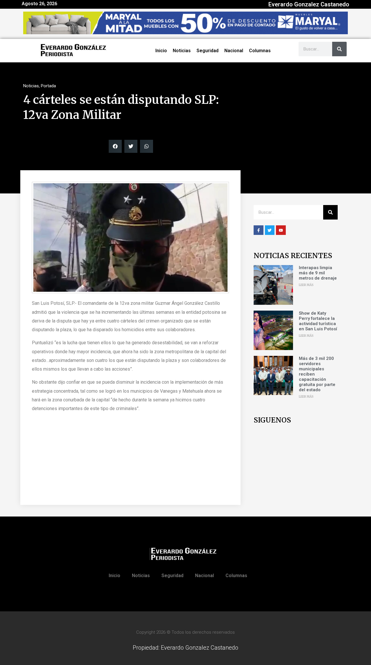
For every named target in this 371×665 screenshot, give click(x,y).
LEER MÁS (306, 285)
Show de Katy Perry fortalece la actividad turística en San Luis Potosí (318, 321)
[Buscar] (339, 49)
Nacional (233, 50)
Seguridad (208, 50)
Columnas (260, 50)
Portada (48, 85)
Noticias (182, 50)
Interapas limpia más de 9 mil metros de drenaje (318, 273)
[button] (115, 146)
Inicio (161, 50)
